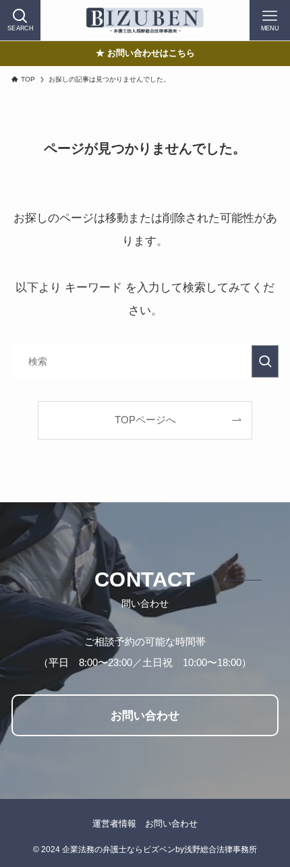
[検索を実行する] (265, 361)
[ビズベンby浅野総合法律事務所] (145, 20)
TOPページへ (145, 419)
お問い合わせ (171, 823)
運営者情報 (114, 823)
